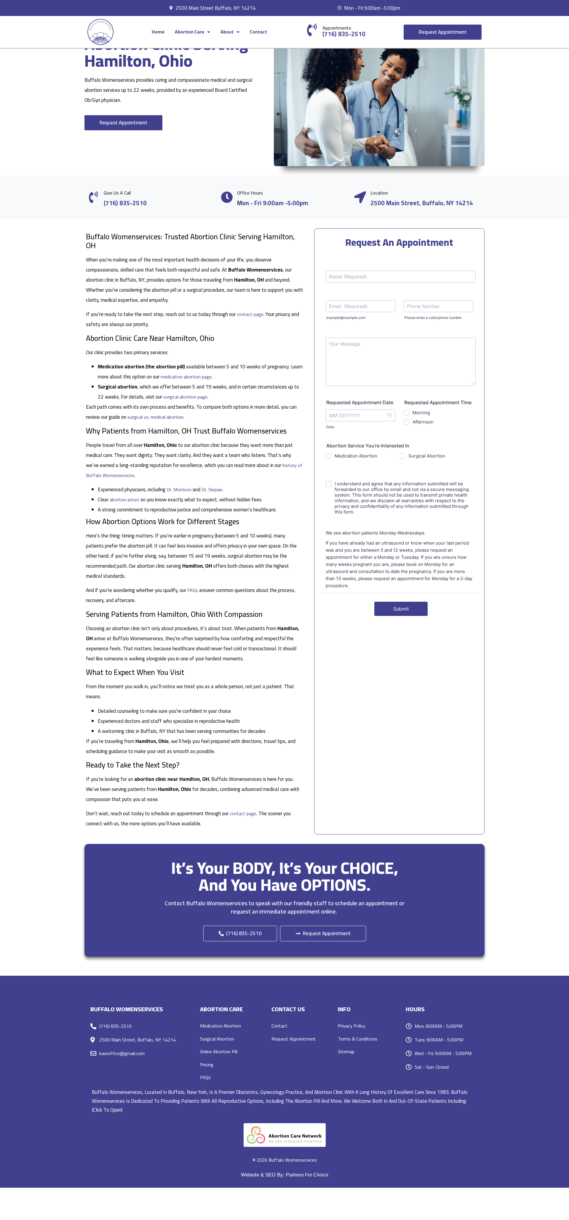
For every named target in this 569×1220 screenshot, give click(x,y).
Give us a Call (117, 192)
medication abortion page (186, 376)
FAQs (192, 590)
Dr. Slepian (212, 489)
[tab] (284, 1101)
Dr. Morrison (179, 489)
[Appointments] (312, 29)
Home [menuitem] (158, 31)
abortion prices (124, 499)
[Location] (360, 197)
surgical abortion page (185, 396)
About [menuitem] (227, 31)
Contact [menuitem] (258, 31)
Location (379, 192)
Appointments (336, 27)
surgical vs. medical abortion (155, 416)
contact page (250, 314)
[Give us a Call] (93, 197)
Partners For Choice (307, 1174)
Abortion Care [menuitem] (189, 31)
